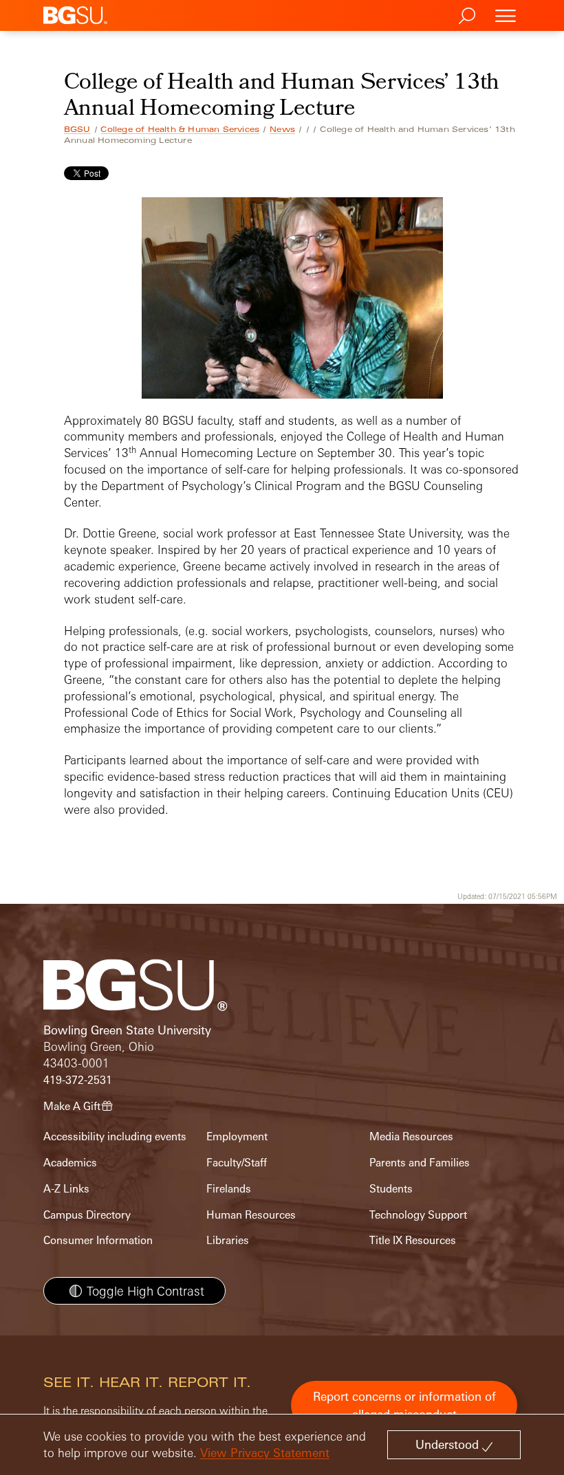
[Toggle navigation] (505, 15)
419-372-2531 (77, 1080)
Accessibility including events (114, 1136)
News (282, 129)
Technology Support (418, 1214)
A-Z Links (66, 1188)
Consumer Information (98, 1240)
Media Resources (411, 1136)
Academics (70, 1162)
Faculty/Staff (236, 1162)
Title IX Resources (412, 1240)
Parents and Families (419, 1162)
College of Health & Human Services (179, 129)
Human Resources (251, 1214)
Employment (237, 1136)
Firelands (228, 1188)
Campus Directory (87, 1214)
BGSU (77, 129)
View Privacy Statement (264, 1452)
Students (391, 1188)
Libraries (227, 1240)
